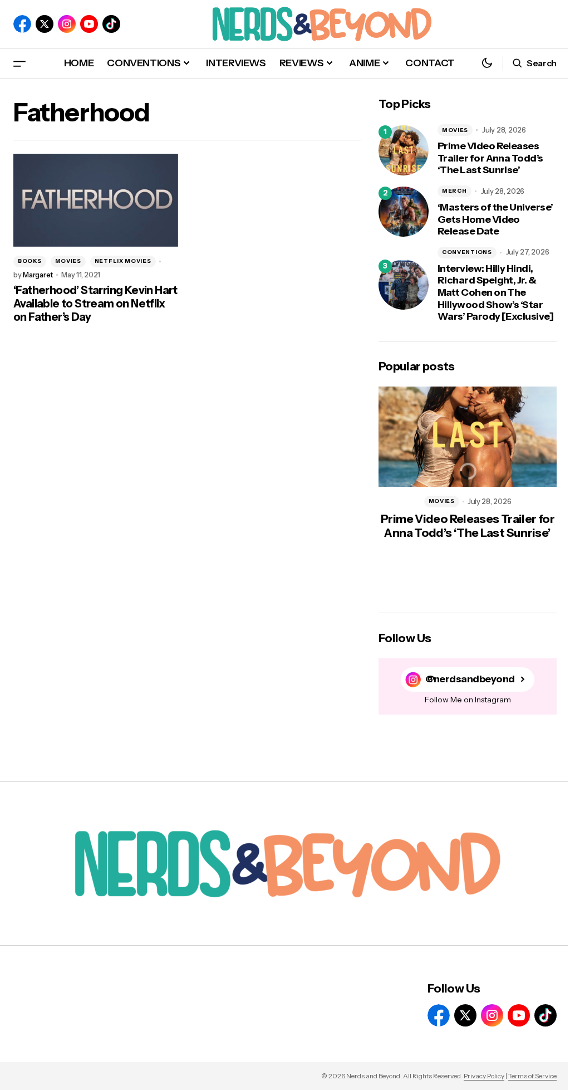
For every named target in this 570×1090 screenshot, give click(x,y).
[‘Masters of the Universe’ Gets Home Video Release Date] (404, 212)
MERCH (454, 190)
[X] (44, 24)
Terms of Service (532, 1076)
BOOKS (30, 261)
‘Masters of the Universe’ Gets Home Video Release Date (495, 219)
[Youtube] (89, 24)
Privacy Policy (484, 1076)
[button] (19, 63)
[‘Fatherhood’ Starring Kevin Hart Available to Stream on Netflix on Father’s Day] (95, 200)
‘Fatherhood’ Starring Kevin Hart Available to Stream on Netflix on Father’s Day (95, 304)
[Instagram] (67, 24)
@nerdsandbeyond (470, 679)
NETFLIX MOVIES (123, 261)
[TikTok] (111, 24)
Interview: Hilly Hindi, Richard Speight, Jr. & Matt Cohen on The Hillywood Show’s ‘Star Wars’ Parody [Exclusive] (495, 292)
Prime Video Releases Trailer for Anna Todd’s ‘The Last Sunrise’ (490, 158)
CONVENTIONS (467, 252)
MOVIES (68, 261)
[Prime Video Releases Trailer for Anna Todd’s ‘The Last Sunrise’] (404, 150)
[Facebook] (22, 24)
